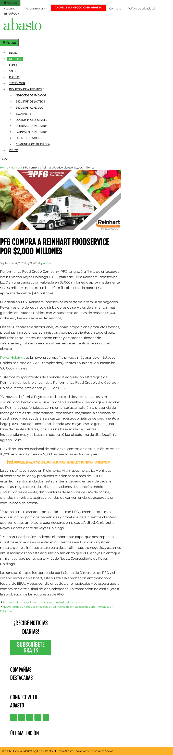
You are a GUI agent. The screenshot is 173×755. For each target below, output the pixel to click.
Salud (13, 71)
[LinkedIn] (21, 717)
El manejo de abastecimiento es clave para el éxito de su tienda (43, 602)
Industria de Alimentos (25, 89)
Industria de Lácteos (30, 101)
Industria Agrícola (29, 107)
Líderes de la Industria (31, 126)
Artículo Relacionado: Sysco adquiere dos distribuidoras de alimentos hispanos (59, 462)
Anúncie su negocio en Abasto (78, 7)
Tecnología (17, 83)
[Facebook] (46, 717)
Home (4, 167)
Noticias (15, 59)
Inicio (13, 53)
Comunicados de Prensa (33, 144)
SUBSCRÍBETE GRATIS (31, 647)
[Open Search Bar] (5, 160)
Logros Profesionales (31, 120)
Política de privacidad (141, 8)
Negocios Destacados (31, 95)
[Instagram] (29, 717)
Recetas (14, 77)
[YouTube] (37, 717)
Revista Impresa (34, 8)
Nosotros (9, 8)
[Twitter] (13, 717)
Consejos (15, 65)
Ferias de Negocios (29, 138)
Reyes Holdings (12, 357)
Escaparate (23, 114)
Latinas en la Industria (31, 132)
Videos (13, 150)
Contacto (115, 8)
